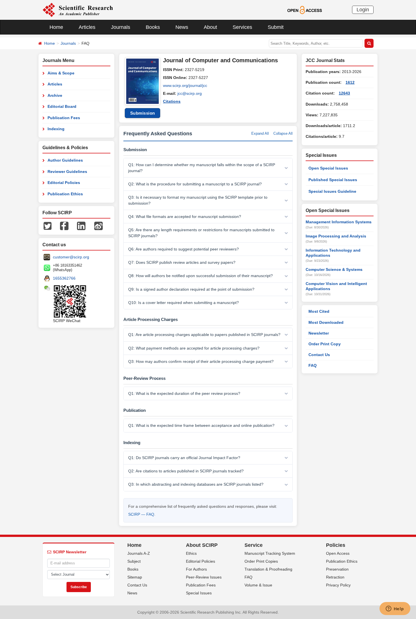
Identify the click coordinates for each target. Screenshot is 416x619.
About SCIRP (202, 545)
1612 (350, 82)
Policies (335, 545)
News (181, 27)
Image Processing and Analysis (336, 236)
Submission (142, 113)
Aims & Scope (61, 73)
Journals (120, 27)
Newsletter (318, 333)
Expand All (260, 133)
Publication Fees (64, 117)
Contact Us (319, 354)
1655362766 (64, 278)
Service (254, 545)
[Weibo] (98, 225)
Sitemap (134, 577)
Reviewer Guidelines (67, 171)
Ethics (191, 553)
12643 (344, 93)
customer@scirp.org (71, 257)
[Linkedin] (81, 225)
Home (56, 27)
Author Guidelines (65, 160)
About (210, 27)
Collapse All (283, 133)
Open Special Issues (328, 168)
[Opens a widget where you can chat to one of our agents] (394, 609)
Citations (172, 101)
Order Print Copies (261, 561)
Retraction (335, 577)
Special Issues (199, 593)
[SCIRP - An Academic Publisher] (77, 9)
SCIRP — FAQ (141, 514)
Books (153, 27)
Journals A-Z (138, 553)
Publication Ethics (65, 194)
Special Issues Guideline (332, 191)
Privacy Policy (338, 585)
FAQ (312, 365)
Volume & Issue (258, 585)
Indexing (56, 129)
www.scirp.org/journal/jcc (185, 85)
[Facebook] (64, 225)
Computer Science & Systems (334, 269)
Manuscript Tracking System (270, 553)
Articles (87, 27)
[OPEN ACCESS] (304, 9)
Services (242, 27)
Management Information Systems (339, 222)
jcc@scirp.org (189, 93)
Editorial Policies (64, 182)
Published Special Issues (332, 179)
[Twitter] (48, 225)
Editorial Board (62, 106)
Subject (134, 561)
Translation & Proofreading (268, 569)
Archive (55, 95)
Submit (276, 27)
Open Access (337, 553)
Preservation (337, 569)
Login (363, 9)
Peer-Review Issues (204, 577)
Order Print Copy (324, 344)
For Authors (196, 569)
